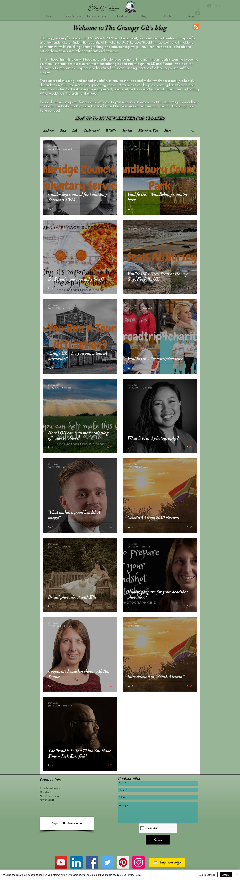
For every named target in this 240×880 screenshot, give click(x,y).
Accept (225, 874)
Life (74, 130)
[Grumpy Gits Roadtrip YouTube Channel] (61, 862)
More (168, 130)
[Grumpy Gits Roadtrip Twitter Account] (107, 862)
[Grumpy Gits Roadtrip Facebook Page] (92, 862)
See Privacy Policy (131, 874)
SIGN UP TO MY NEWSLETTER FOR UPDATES (120, 118)
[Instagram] (138, 862)
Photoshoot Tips (148, 130)
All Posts (48, 130)
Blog (63, 130)
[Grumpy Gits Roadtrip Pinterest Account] (123, 862)
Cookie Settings (207, 874)
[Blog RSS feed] (196, 27)
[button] (197, 12)
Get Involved (91, 130)
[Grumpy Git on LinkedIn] (76, 862)
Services (127, 130)
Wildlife (111, 130)
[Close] (236, 874)
